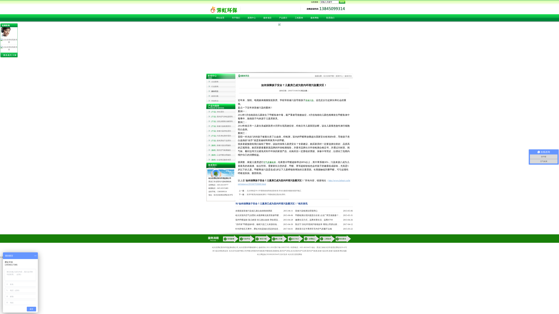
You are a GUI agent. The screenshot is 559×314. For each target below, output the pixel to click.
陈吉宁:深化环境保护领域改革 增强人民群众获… (317, 224)
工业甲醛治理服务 (221, 155)
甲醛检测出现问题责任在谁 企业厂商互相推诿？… (318, 215)
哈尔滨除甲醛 (328, 76)
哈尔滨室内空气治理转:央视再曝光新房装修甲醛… (258, 215)
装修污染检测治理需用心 (306, 211)
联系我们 (330, 18)
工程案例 (299, 18)
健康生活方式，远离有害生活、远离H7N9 (314, 220)
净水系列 (217, 112)
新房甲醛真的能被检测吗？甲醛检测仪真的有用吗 (266, 194)
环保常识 (214, 101)
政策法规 (214, 96)
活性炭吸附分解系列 (222, 121)
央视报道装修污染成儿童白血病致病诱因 (253, 211)
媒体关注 (214, 91)
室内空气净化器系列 (222, 117)
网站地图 (343, 251)
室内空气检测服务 (221, 150)
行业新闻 (214, 86)
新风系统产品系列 (221, 141)
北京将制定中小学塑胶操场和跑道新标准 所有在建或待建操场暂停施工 (274, 191)
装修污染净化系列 (221, 131)
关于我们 (236, 18)
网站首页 (220, 18)
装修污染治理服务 (221, 145)
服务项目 (267, 18)
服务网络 (315, 18)
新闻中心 (252, 18)
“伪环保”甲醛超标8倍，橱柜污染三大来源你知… (257, 224)
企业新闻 (214, 82)
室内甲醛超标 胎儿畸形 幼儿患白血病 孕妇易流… (257, 220)
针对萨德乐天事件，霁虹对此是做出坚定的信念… (257, 229)
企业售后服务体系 (221, 160)
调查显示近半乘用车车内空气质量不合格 (313, 229)
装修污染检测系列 (221, 126)
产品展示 (283, 18)
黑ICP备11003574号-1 (282, 247)
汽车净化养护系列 (221, 136)
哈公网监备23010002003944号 (268, 254)
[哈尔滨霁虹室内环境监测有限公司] (223, 13)
